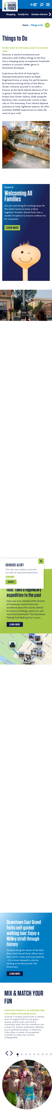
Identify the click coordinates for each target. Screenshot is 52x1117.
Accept (11, 581)
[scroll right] (50, 13)
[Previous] (6, 1053)
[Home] (10, 5)
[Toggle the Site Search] (41, 4)
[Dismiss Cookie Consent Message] (41, 561)
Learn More (12, 228)
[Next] (11, 1053)
